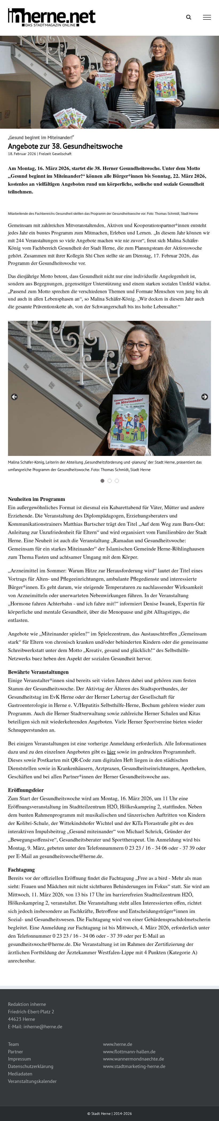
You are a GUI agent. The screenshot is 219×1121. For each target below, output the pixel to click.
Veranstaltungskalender (32, 1081)
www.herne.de (117, 1044)
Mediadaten (20, 1074)
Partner (15, 1052)
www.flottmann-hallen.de (129, 1052)
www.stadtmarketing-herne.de (134, 1066)
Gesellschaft (62, 153)
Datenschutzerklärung (30, 1066)
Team (13, 1044)
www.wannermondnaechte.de (133, 1059)
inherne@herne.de (43, 1026)
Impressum (19, 1059)
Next (204, 397)
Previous (15, 397)
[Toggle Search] (188, 17)
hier (111, 751)
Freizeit (45, 153)
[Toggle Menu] (207, 17)
